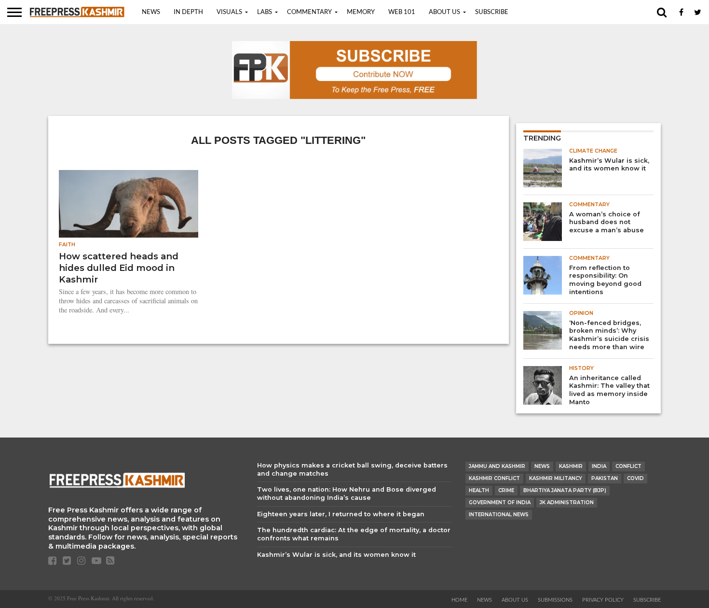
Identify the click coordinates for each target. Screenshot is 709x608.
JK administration (567, 502)
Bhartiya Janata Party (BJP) (564, 490)
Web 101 (401, 12)
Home (459, 600)
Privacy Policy (603, 600)
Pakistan (604, 478)
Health (479, 490)
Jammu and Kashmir (497, 466)
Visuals (229, 12)
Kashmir (571, 466)
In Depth (188, 12)
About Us (444, 12)
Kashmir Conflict (494, 478)
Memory (361, 12)
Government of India (500, 502)
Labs (264, 12)
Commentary (309, 12)
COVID (635, 478)
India (599, 466)
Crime (506, 490)
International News (499, 514)
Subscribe (491, 12)
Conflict (628, 466)
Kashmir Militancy (555, 478)
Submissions (555, 600)
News (151, 12)
